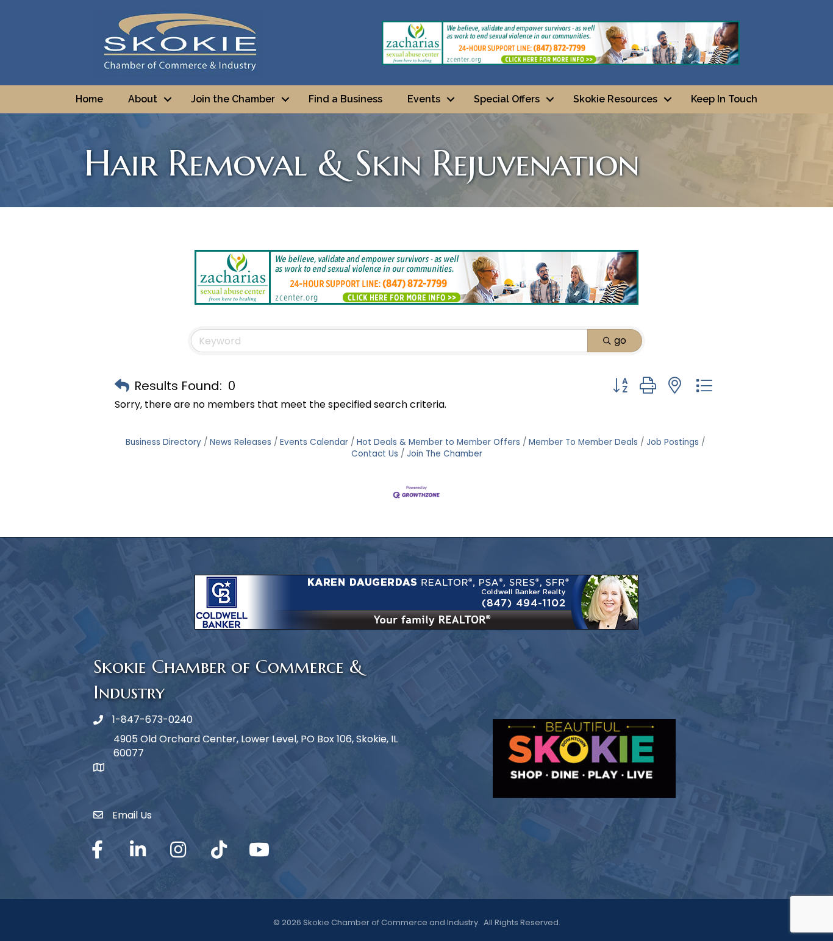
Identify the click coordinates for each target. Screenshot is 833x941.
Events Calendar (314, 442)
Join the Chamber (233, 99)
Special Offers (507, 99)
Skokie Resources (615, 99)
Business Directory (163, 442)
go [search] (620, 340)
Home (89, 99)
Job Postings (672, 442)
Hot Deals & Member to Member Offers (438, 442)
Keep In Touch (724, 99)
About (142, 99)
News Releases (240, 442)
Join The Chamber (444, 454)
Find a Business (345, 99)
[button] (122, 386)
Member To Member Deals (583, 442)
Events (423, 99)
